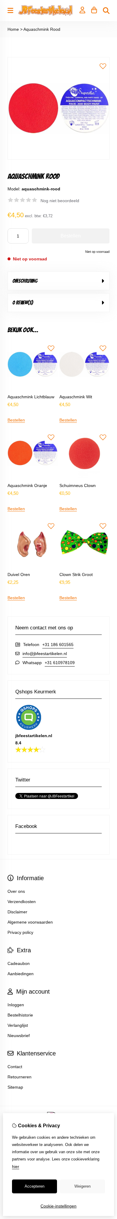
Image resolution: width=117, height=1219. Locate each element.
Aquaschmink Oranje (27, 485)
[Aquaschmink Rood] (59, 158)
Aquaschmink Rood (41, 29)
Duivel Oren (19, 574)
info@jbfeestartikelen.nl (44, 653)
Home (13, 29)
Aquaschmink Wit (75, 396)
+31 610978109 (60, 662)
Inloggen (16, 1004)
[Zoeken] (106, 10)
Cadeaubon (19, 963)
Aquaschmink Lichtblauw (31, 396)
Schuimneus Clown (77, 485)
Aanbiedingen (21, 973)
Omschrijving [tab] (25, 281)
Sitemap (15, 1087)
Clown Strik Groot (76, 574)
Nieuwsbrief (19, 1035)
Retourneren (20, 1076)
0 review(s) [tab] (22, 302)
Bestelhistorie (20, 1015)
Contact (15, 1066)
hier (15, 1166)
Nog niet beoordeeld (59, 200)
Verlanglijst (18, 1025)
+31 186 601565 (58, 644)
